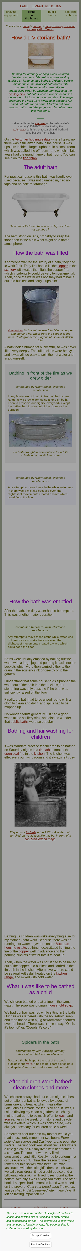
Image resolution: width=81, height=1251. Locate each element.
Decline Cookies (40, 1244)
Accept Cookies (40, 1235)
